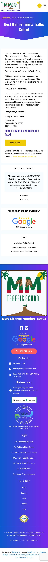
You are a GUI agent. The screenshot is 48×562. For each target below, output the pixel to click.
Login (24, 509)
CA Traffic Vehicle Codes (24, 447)
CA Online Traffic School (24, 243)
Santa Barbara (31, 555)
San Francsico (21, 558)
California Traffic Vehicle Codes (24, 252)
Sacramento (21, 555)
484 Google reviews (24, 227)
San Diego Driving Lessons (24, 474)
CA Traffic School (24, 469)
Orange (5, 555)
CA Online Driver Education (24, 463)
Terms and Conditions (30, 540)
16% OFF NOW (26, 351)
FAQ (24, 498)
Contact (24, 504)
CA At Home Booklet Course (24, 458)
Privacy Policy (15, 540)
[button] (45, 5)
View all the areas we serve (24, 156)
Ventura (30, 558)
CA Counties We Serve (24, 442)
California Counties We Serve (24, 247)
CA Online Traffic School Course (24, 452)
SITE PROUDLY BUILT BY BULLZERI (26, 535)
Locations (6, 18)
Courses (24, 493)
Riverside (12, 555)
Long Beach (31, 552)
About (24, 487)
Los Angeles (41, 552)
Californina (16, 552)
